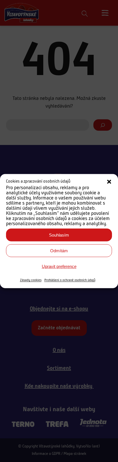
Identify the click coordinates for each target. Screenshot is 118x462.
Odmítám (59, 250)
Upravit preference (59, 266)
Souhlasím (59, 234)
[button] (109, 182)
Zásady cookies (31, 280)
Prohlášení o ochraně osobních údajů (69, 280)
